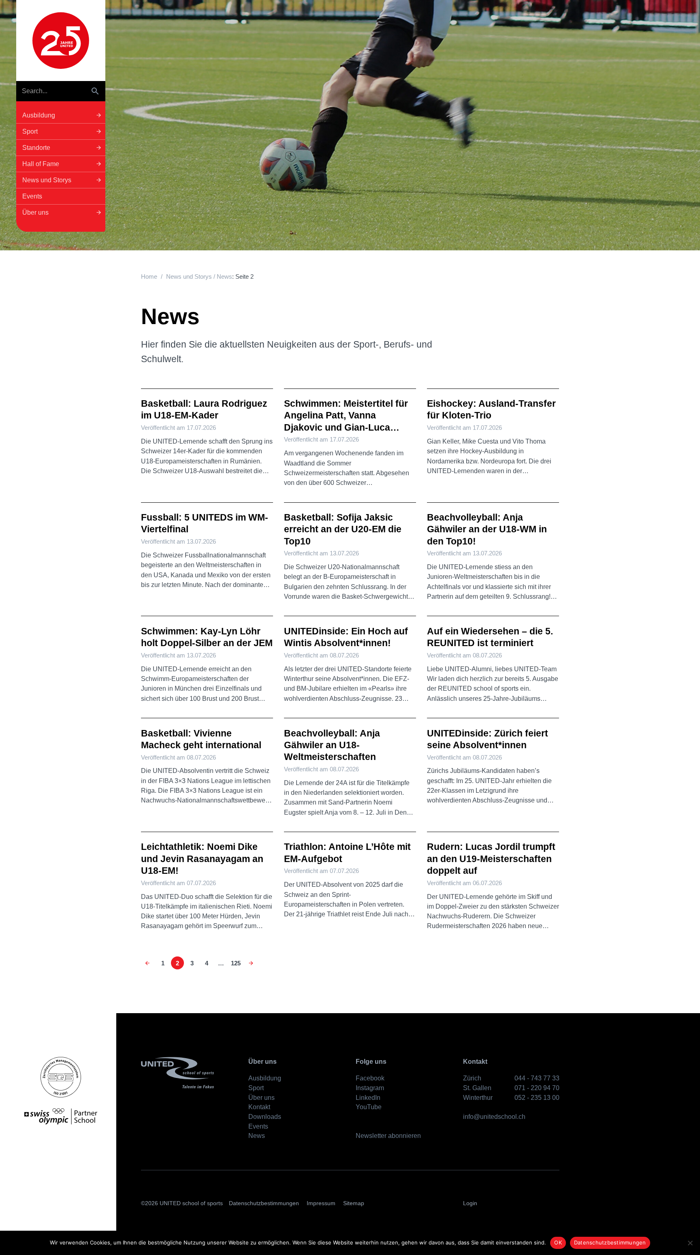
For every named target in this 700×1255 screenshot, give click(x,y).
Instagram (370, 1087)
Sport (256, 1087)
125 (236, 963)
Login (470, 1203)
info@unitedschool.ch (494, 1116)
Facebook (370, 1078)
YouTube (369, 1106)
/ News (222, 276)
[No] (690, 1243)
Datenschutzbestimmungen (264, 1203)
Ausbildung (264, 1078)
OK (558, 1242)
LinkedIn (368, 1097)
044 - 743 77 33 (536, 1078)
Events (258, 1126)
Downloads (264, 1116)
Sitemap (353, 1203)
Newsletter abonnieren (388, 1135)
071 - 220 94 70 (536, 1087)
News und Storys (189, 276)
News (256, 1135)
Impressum (321, 1203)
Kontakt (259, 1106)
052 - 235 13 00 (536, 1097)
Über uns (261, 1097)
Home (149, 276)
